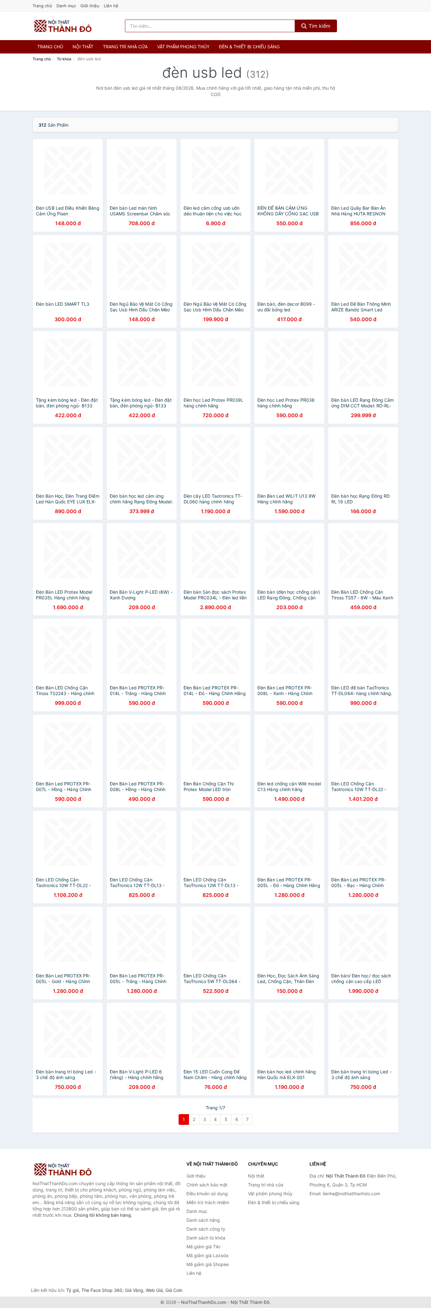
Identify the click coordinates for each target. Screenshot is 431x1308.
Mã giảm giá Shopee (207, 1264)
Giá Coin (173, 1290)
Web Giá (154, 1290)
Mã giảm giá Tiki (203, 1246)
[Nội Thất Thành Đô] (64, 1169)
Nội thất (83, 46)
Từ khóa (64, 59)
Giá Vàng (134, 1290)
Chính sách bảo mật (206, 1184)
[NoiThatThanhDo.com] (62, 26)
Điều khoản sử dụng (207, 1193)
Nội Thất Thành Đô (250, 1302)
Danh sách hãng (203, 1220)
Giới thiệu (89, 5)
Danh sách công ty (205, 1229)
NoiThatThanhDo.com (203, 1302)
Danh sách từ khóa (205, 1237)
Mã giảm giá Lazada (207, 1255)
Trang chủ (42, 5)
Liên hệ (111, 5)
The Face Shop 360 (101, 1290)
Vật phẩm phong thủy (183, 46)
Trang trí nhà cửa (125, 46)
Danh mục (66, 5)
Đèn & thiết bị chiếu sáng (249, 46)
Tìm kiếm (318, 26)
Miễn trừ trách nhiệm (207, 1202)
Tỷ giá (72, 1290)
